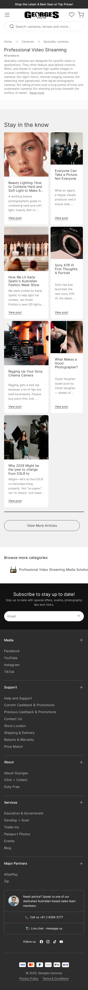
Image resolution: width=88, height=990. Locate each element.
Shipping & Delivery (19, 733)
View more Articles (42, 525)
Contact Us (13, 719)
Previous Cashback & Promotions (30, 712)
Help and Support (18, 698)
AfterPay (11, 874)
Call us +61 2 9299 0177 (46, 917)
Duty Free (11, 787)
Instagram (12, 665)
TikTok (9, 672)
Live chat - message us (46, 928)
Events (9, 841)
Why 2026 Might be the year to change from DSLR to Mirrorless (23, 471)
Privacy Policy (28, 978)
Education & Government (23, 813)
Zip (6, 881)
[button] (42, 15)
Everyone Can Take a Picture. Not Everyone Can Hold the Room (66, 178)
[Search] (12, 26)
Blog (7, 848)
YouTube (11, 658)
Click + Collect (15, 780)
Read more (37, 92)
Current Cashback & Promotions (29, 705)
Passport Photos (17, 834)
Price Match (13, 746)
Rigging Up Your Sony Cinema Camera (25, 373)
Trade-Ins (11, 827)
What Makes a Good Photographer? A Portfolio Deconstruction (67, 367)
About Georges (16, 773)
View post (15, 218)
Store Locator (15, 726)
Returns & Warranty (19, 740)
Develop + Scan (16, 820)
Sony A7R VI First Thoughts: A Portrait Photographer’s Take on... (66, 273)
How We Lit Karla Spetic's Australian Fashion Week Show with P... (23, 283)
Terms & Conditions (56, 978)
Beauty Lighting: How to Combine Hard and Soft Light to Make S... (25, 186)
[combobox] (44, 26)
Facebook (12, 651)
